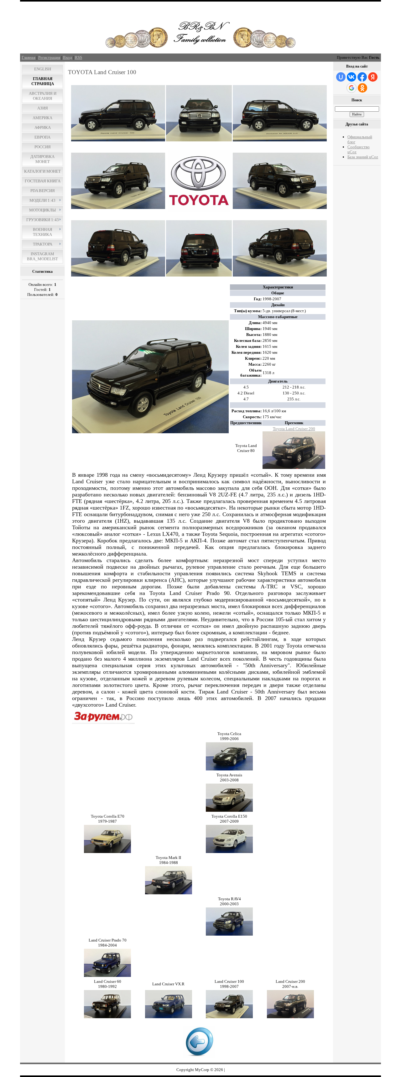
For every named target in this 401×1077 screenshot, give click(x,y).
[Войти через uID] (341, 77)
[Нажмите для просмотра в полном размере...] (118, 140)
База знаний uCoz (362, 157)
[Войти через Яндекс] (373, 77)
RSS (78, 57)
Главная (28, 57)
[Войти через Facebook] (362, 77)
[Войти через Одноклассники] (362, 88)
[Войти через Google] (351, 88)
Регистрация (49, 57)
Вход (67, 57)
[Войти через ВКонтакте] (351, 77)
